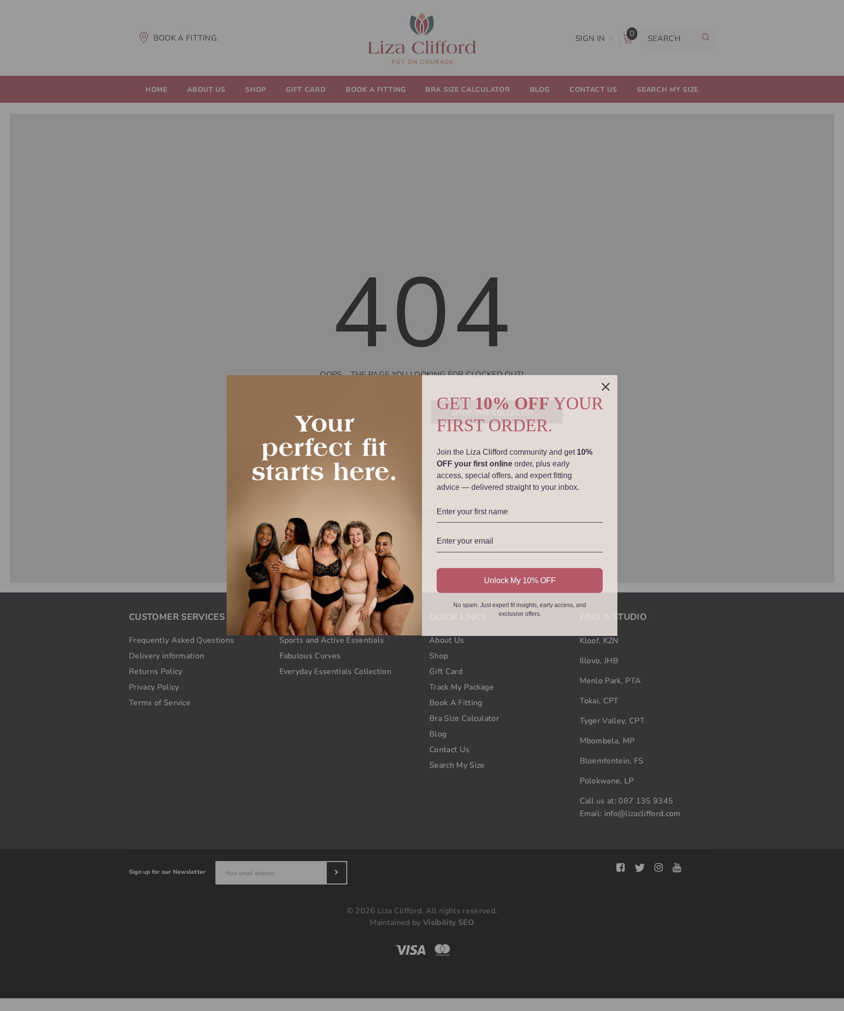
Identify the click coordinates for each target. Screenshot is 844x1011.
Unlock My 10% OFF (520, 580)
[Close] (605, 387)
